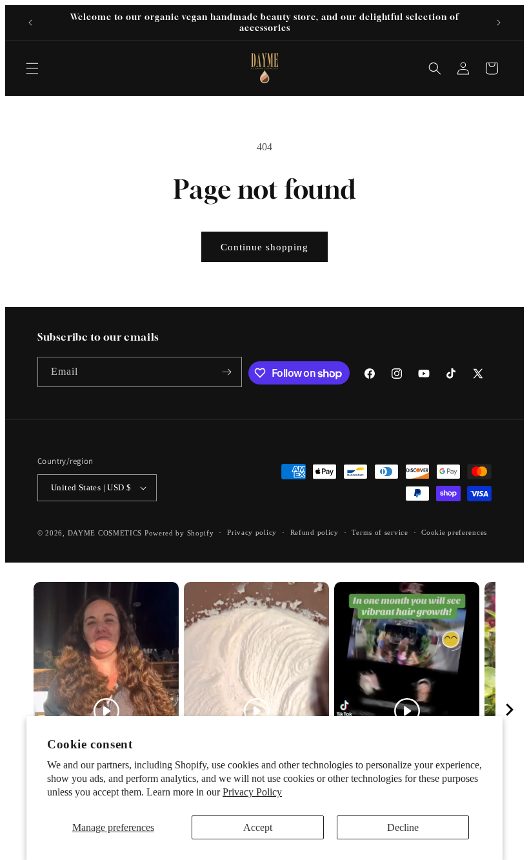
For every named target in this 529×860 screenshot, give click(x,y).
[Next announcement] (498, 22)
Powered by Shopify (179, 533)
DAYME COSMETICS (106, 533)
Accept (257, 827)
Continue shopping (264, 247)
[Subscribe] (227, 372)
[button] (32, 68)
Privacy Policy (252, 791)
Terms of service (380, 532)
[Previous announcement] (30, 22)
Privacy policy (252, 532)
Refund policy (314, 532)
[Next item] (509, 711)
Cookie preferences (454, 532)
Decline (403, 827)
